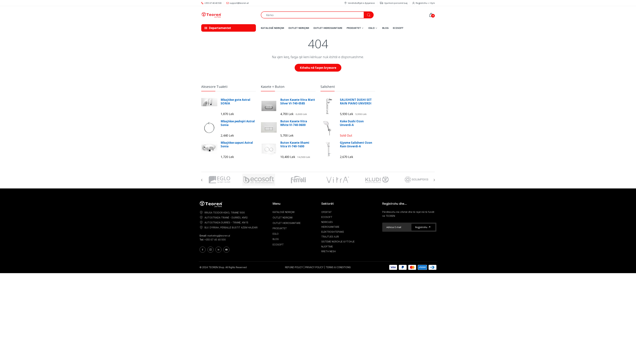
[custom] (203, 250)
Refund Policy (294, 267)
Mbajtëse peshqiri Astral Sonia (238, 123)
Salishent (327, 86)
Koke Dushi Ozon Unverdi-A (352, 123)
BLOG (276, 239)
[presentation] (201, 180)
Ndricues (327, 222)
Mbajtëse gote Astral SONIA (235, 101)
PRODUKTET (280, 228)
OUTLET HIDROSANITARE (287, 223)
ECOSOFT (278, 244)
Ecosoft (326, 217)
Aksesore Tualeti (214, 86)
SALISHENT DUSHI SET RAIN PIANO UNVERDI (356, 101)
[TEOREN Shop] (228, 15)
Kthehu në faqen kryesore (318, 68)
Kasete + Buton (273, 86)
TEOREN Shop (216, 267)
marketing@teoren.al (218, 235)
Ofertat (326, 212)
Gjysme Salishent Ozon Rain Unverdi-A (356, 144)
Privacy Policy (314, 267)
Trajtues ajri (330, 236)
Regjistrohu (421, 2)
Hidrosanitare (330, 226)
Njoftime (327, 246)
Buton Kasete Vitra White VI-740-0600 (293, 123)
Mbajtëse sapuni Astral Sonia (237, 144)
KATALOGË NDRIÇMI (283, 212)
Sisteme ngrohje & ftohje (338, 241)
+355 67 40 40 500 (215, 239)
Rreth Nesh (328, 251)
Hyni (432, 2)
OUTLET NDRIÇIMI (282, 217)
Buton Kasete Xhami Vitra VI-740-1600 (294, 144)
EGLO (276, 233)
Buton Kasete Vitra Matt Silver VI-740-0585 (297, 101)
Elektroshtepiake (332, 231)
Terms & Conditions (338, 267)
